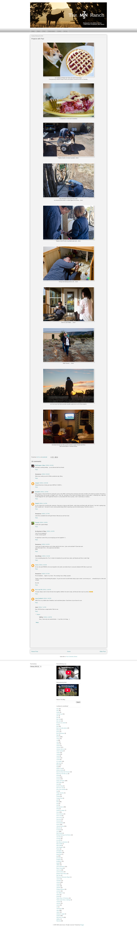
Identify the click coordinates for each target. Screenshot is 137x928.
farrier (57, 784)
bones (57, 731)
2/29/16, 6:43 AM (43, 564)
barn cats (58, 721)
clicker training (59, 750)
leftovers (58, 828)
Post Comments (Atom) (71, 656)
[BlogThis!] (53, 457)
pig (57, 856)
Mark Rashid (59, 833)
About (38, 31)
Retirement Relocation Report (63, 877)
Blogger (82, 924)
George (58, 796)
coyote (58, 756)
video (57, 910)
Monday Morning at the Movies (63, 835)
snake (57, 884)
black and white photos (61, 728)
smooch (58, 882)
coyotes (58, 757)
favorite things (59, 786)
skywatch (58, 880)
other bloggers (59, 847)
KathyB (37, 503)
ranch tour (58, 870)
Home (33, 31)
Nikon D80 (58, 845)
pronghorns (59, 861)
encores (58, 778)
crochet (58, 759)
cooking (58, 754)
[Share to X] (54, 457)
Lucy (57, 831)
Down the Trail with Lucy (62, 773)
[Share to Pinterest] (57, 457)
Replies (38, 614)
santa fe (58, 878)
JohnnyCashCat (60, 826)
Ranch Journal (59, 868)
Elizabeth (37, 491)
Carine (36, 564)
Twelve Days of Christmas (62, 898)
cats (57, 742)
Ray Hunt (58, 875)
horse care (58, 815)
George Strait (59, 798)
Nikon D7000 (59, 843)
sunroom (58, 891)
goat (57, 800)
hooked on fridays (60, 810)
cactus (58, 738)
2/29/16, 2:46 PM (47, 598)
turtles (57, 894)
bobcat (58, 729)
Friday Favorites (60, 793)
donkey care (59, 768)
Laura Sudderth (39, 598)
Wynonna (58, 920)
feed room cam (59, 787)
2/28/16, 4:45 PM (50, 531)
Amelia (58, 712)
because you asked (60, 722)
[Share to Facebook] (56, 457)
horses (58, 824)
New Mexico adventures (61, 842)
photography (59, 852)
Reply (36, 469)
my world (58, 840)
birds (57, 726)
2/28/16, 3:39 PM (43, 522)
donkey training (59, 770)
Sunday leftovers (60, 889)
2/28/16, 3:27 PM (45, 513)
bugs (57, 735)
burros (57, 736)
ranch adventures (60, 866)
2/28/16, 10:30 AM (44, 483)
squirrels (58, 887)
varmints (58, 903)
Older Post (103, 651)
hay (57, 803)
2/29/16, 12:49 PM (46, 589)
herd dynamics (59, 807)
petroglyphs (59, 850)
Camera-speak (51, 31)
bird (57, 724)
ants (57, 715)
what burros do (59, 917)
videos (57, 912)
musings (58, 838)
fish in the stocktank (61, 789)
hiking (57, 808)
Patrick (58, 849)
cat (57, 740)
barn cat (58, 719)
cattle (57, 743)
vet (57, 906)
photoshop (58, 854)
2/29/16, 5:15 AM (46, 556)
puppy (57, 863)
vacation (58, 901)
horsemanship (59, 822)
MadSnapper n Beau (40, 465)
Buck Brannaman (60, 733)
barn (57, 717)
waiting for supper (60, 914)
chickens (58, 747)
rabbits (58, 864)
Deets (57, 764)
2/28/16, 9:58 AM (45, 474)
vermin (58, 905)
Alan (57, 708)
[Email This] (51, 457)
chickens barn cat (60, 749)
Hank (57, 801)
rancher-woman (59, 871)
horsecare (58, 821)
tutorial (58, 896)
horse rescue (59, 817)
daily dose (58, 763)
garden (58, 794)
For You (65, 31)
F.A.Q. (44, 31)
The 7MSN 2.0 (59, 892)
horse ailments (59, 814)
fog (57, 791)
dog (57, 766)
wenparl (37, 483)
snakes (58, 885)
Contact (59, 31)
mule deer (58, 836)
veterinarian (59, 908)
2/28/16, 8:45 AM (49, 465)
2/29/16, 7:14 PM (42, 607)
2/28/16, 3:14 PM (43, 503)
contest (58, 752)
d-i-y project (59, 761)
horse (57, 812)
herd (57, 805)
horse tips (58, 819)
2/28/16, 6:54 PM (45, 544)
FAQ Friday (59, 782)
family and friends (60, 780)
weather (58, 915)
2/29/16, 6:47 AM (45, 573)
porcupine (58, 857)
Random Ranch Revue (61, 873)
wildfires (58, 919)
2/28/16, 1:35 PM (44, 491)
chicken (58, 745)
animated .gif (59, 714)
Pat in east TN (38, 589)
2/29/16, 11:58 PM (48, 617)
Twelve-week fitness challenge (63, 899)
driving (57, 775)
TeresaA (37, 522)
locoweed (58, 829)
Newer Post (34, 651)
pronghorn (58, 859)
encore (58, 777)
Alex (57, 710)
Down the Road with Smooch (63, 771)
